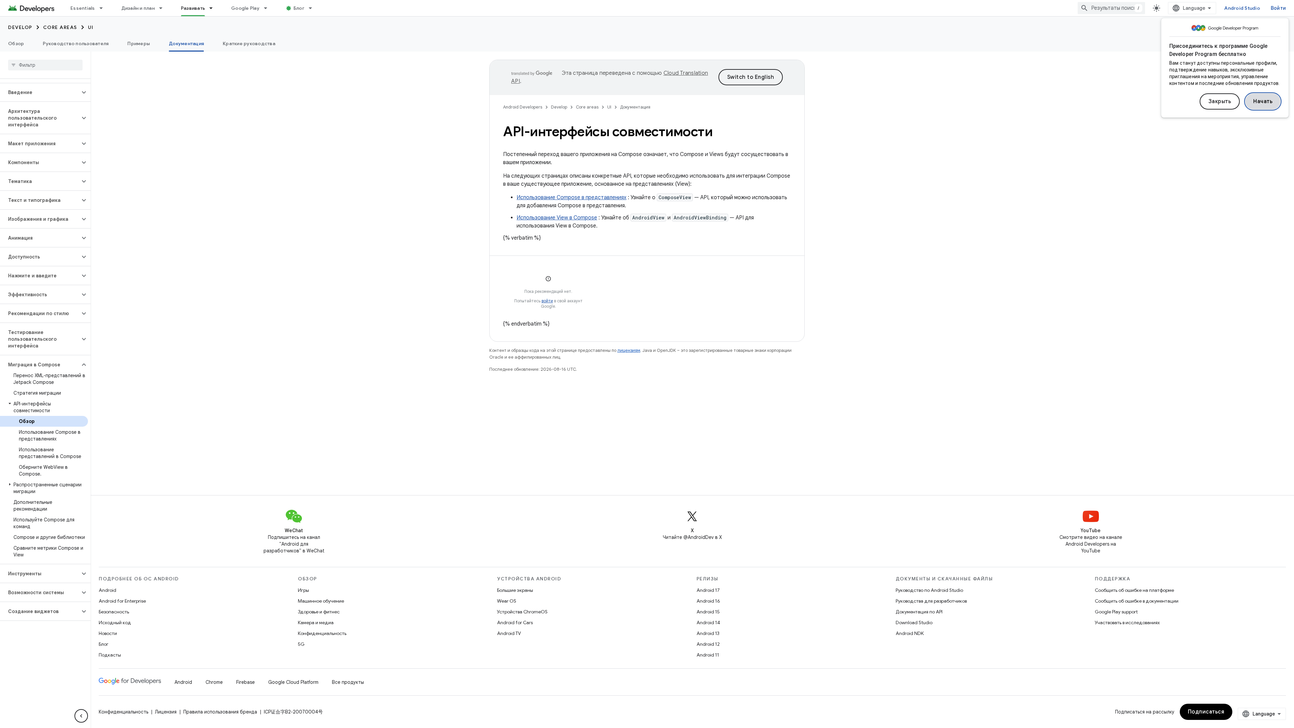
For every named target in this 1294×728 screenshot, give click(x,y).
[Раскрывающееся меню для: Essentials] (104, 8)
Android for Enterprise (122, 601)
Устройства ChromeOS (522, 612)
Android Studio (1242, 8)
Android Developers (522, 107)
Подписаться (1206, 711)
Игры (303, 590)
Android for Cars (515, 622)
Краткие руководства (249, 43)
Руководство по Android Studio (929, 590)
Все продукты (348, 682)
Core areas (60, 27)
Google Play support (1116, 612)
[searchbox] (45, 65)
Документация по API (919, 612)
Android (107, 590)
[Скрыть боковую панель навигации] (81, 716)
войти (547, 300)
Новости (108, 633)
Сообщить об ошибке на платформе (1134, 590)
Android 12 (708, 644)
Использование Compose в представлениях (571, 197)
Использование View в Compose (557, 217)
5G (301, 644)
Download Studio (914, 622)
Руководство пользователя (76, 43)
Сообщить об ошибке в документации (1136, 601)
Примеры (138, 43)
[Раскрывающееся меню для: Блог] (313, 8)
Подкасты (110, 655)
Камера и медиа (316, 622)
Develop (20, 27)
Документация (186, 43)
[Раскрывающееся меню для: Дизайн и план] (164, 8)
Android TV (509, 633)
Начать (1262, 101)
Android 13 (708, 633)
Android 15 (708, 612)
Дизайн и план (138, 8)
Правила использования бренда (220, 712)
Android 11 (708, 655)
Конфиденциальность (322, 633)
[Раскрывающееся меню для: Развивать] (214, 8)
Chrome (214, 682)
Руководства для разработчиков (931, 601)
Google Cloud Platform (293, 682)
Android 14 (708, 622)
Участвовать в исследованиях (1127, 622)
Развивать (193, 8)
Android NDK (910, 633)
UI (91, 27)
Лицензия (166, 712)
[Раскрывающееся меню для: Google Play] (268, 8)
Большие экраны (515, 590)
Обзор (16, 43)
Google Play (245, 8)
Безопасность (114, 612)
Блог (299, 8)
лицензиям (628, 350)
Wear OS (506, 601)
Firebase (245, 682)
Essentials (82, 8)
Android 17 (708, 590)
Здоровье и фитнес (319, 612)
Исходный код (115, 622)
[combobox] (1111, 8)
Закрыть (1219, 101)
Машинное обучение (321, 601)
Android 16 (708, 601)
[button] (40, 92)
